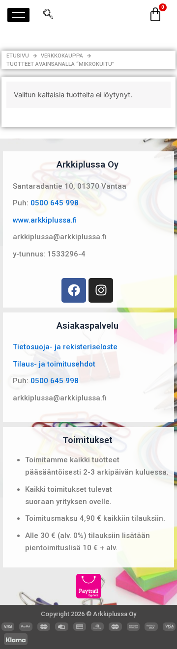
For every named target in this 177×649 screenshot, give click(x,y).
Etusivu (17, 56)
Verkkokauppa (62, 56)
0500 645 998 (54, 202)
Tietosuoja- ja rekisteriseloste (65, 346)
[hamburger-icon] (18, 15)
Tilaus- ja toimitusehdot (54, 364)
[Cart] (155, 14)
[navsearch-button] (48, 15)
